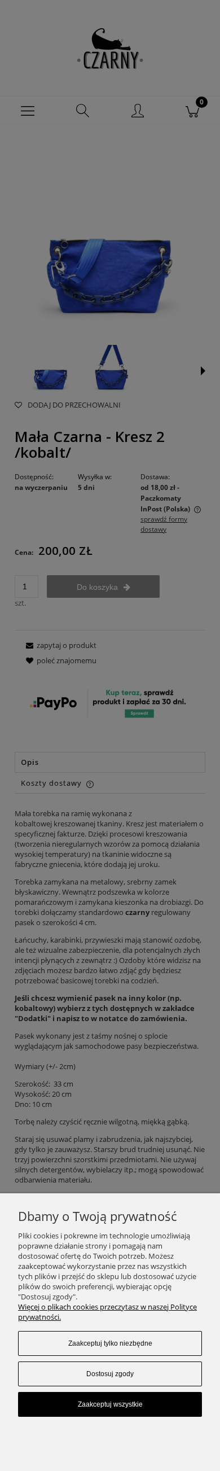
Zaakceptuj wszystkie (110, 1404)
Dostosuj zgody (110, 1374)
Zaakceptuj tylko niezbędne (110, 1343)
